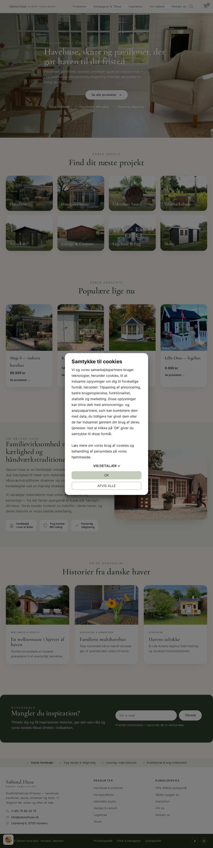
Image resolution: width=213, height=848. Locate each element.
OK (106, 475)
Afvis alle (106, 486)
